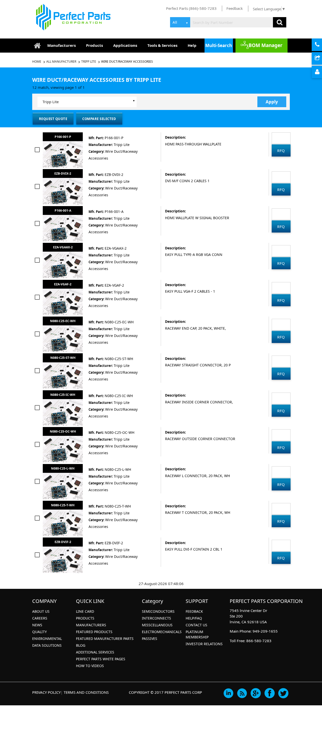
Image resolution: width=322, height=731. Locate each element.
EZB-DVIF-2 (63, 542)
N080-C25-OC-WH (63, 431)
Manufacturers (61, 45)
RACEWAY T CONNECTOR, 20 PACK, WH (197, 512)
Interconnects (156, 618)
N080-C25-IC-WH (62, 395)
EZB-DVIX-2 (62, 173)
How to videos (90, 665)
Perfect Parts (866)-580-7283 (191, 8)
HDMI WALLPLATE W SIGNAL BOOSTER (197, 217)
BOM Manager (266, 45)
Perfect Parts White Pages (100, 659)
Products (94, 45)
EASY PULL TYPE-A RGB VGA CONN (193, 254)
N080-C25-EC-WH (62, 321)
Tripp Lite (88, 61)
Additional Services (95, 652)
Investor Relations (204, 643)
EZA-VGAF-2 (62, 284)
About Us (41, 611)
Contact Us (196, 625)
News (37, 625)
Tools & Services (162, 45)
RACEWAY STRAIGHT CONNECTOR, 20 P (198, 365)
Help (192, 45)
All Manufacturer (61, 61)
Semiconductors (158, 611)
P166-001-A (63, 210)
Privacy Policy (46, 692)
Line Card (85, 611)
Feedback (234, 8)
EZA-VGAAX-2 (63, 247)
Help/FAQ (194, 618)
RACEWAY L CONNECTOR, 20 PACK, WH (197, 475)
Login (321, 72)
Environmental (47, 638)
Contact (321, 45)
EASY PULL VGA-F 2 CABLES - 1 (190, 291)
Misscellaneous (157, 625)
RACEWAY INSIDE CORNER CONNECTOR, (199, 402)
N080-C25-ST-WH (62, 358)
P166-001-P (63, 137)
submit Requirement (321, 58)
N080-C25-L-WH (62, 468)
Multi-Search (218, 45)
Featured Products (94, 631)
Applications (125, 45)
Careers (39, 618)
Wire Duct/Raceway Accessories (127, 61)
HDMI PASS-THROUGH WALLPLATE (193, 144)
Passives (149, 638)
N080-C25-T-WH (62, 505)
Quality (39, 631)
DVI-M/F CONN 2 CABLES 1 (187, 180)
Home (37, 61)
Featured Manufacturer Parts (105, 638)
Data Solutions (47, 645)
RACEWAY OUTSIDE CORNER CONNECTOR (200, 438)
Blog (80, 645)
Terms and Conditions (86, 692)
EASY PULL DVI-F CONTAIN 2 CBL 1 (193, 549)
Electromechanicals (162, 631)
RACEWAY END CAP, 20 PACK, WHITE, (195, 328)
